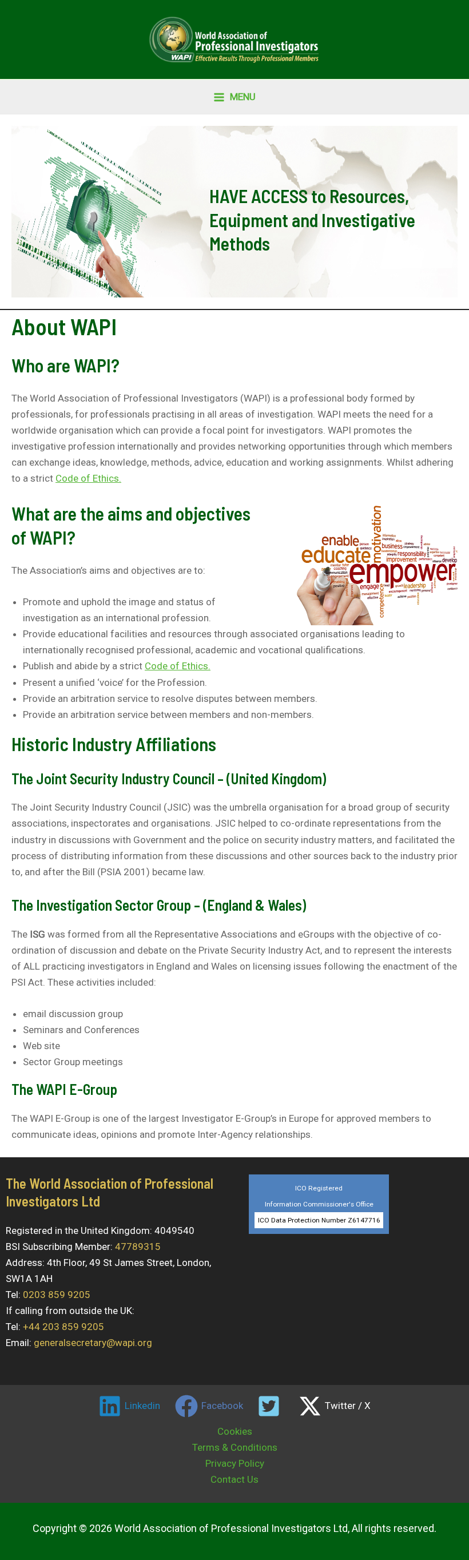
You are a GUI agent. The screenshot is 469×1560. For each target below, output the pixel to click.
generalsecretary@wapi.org (93, 1342)
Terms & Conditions (234, 1447)
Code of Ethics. (88, 478)
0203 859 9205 (56, 1294)
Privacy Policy (234, 1463)
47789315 (138, 1246)
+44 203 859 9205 (63, 1326)
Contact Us (234, 1479)
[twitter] (271, 1406)
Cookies (234, 1431)
